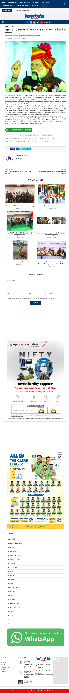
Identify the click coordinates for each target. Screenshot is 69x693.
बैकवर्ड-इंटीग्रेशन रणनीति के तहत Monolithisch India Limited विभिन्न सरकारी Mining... (29, 674)
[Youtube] (41, 22)
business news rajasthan (32, 135)
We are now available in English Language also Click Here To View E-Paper (34, 691)
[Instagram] (34, 22)
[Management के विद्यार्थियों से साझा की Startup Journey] (20, 194)
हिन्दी (50, 22)
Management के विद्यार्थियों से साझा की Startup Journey (20, 206)
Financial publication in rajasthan (15, 141)
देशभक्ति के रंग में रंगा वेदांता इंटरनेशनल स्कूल (51, 206)
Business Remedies (22, 155)
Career (3, 669)
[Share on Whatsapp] (25, 149)
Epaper (44, 6)
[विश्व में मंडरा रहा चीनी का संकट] (20, 682)
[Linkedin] (38, 22)
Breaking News (12, 551)
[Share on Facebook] (17, 149)
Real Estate (11, 612)
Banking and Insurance (15, 543)
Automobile (36, 2)
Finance (10, 583)
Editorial (10, 571)
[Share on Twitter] (21, 149)
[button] (13, 10)
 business (8, 135)
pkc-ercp (36, 141)
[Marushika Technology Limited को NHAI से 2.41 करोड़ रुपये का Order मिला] (20, 662)
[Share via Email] (29, 149)
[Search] (64, 4)
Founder (3, 665)
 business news (18, 135)
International (12, 591)
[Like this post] (13, 149)
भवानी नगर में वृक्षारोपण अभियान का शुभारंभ (20, 262)
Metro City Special (13, 604)
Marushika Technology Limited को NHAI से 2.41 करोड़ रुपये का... (29, 665)
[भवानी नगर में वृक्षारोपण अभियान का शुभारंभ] (20, 250)
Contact (3, 671)
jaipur (29, 141)
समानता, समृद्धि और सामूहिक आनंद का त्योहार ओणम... (27, 10)
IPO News (11, 595)
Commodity (11, 563)
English (46, 22)
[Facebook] (27, 22)
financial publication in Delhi (47, 138)
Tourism (10, 624)
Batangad (11, 547)
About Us (3, 663)
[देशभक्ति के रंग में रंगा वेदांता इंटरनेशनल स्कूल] (51, 194)
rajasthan (45, 141)
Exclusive (35, 6)
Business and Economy (8, 6)
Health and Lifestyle (23, 6)
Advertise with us (6, 667)
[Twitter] (31, 22)
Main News (11, 599)
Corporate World (25, 2)
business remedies (47, 135)
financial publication (31, 138)
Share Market (12, 2)
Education (11, 575)
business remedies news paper (14, 138)
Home (3, 2)
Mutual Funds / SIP (14, 608)
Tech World (45, 2)
